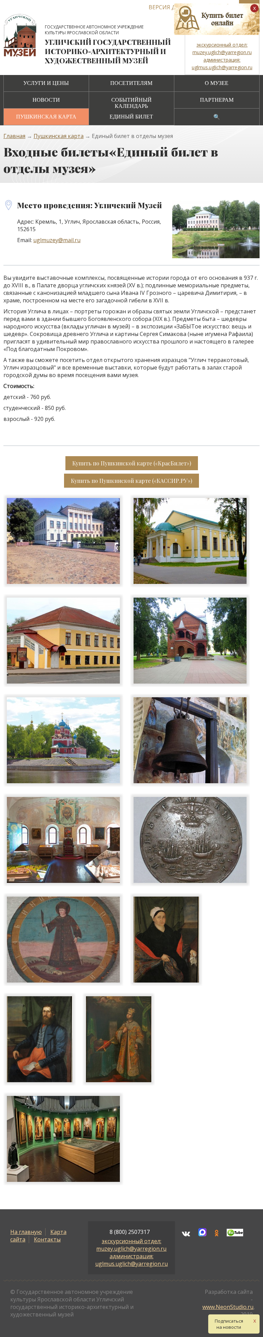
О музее (216, 83)
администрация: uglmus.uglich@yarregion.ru (131, 1259)
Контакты (47, 1239)
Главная (14, 136)
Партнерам (217, 100)
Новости (46, 100)
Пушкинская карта (46, 117)
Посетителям (131, 83)
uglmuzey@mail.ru (56, 240)
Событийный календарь (131, 103)
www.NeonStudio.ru (227, 1307)
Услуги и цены (46, 83)
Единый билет (131, 117)
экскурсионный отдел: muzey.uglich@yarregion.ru (131, 1244)
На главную (26, 1232)
